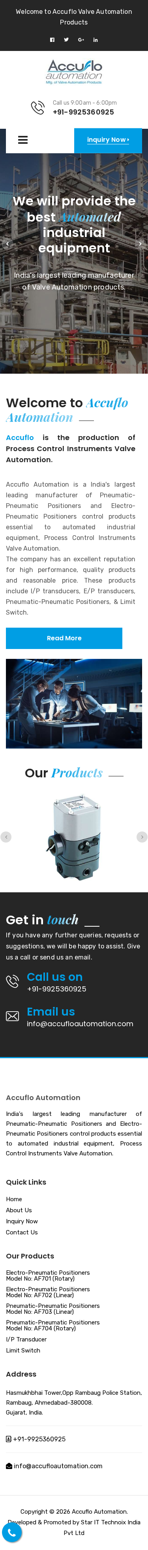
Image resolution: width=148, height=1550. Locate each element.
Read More (64, 638)
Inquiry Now (22, 1222)
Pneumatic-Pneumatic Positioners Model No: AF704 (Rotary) (53, 1326)
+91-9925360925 (56, 989)
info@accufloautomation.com (80, 1024)
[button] (7, 244)
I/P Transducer (26, 1340)
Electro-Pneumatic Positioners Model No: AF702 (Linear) (48, 1293)
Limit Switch (23, 1351)
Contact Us (22, 1233)
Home (14, 1199)
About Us (19, 1211)
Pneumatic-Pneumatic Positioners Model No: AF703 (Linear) (53, 1309)
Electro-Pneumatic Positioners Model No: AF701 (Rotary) (48, 1276)
